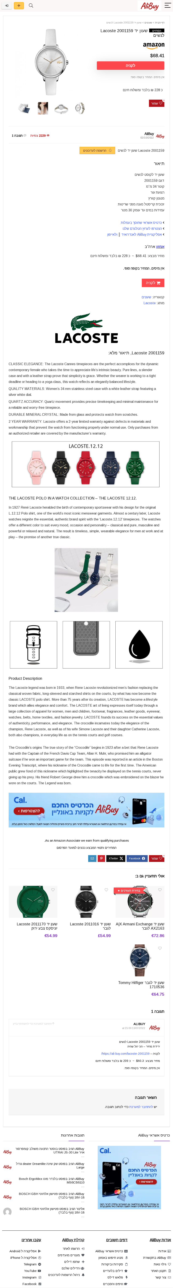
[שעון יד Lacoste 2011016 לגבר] (86, 888)
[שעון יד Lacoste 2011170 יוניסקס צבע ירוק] (33, 888)
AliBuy (149, 134)
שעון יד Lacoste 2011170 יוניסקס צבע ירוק (37, 926)
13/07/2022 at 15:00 (133, 1028)
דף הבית (159, 22)
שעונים (148, 22)
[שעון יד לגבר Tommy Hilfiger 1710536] (140, 947)
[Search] (31, 5)
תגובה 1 (17, 135)
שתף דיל (19, 5)
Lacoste (149, 303)
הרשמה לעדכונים (95, 150)
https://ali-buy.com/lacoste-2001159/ (125, 1053)
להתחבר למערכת (141, 1107)
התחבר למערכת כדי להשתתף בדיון (32, 1023)
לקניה (130, 65)
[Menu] (168, 5)
